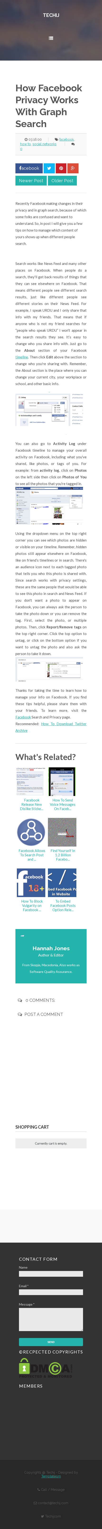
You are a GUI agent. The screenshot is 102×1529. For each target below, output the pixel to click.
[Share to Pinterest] (61, 168)
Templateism (51, 1476)
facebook (66, 139)
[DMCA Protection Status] (45, 1376)
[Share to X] (49, 168)
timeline (21, 357)
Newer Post (31, 180)
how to (25, 144)
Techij (51, 15)
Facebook (23, 717)
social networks (44, 144)
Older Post (62, 180)
